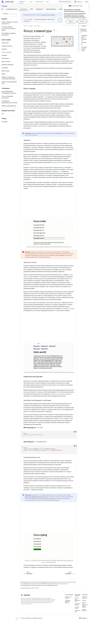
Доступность (23, 9)
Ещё (47, 1)
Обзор (30, 1)
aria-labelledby (64, 308)
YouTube (84, 600)
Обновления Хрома (77, 604)
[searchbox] (9, 13)
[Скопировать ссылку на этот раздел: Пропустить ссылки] (37, 262)
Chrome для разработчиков (77, 599)
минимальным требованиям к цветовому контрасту (36, 496)
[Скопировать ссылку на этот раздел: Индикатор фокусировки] (44, 377)
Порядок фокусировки (45, 95)
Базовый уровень (39, 1)
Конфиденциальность (11, 9)
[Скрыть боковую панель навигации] (17, 618)
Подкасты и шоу (77, 611)
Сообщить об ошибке (68, 597)
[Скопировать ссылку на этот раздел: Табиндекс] (32, 140)
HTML (31, 9)
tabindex (70, 143)
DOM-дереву (59, 133)
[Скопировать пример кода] (76, 432)
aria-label (71, 308)
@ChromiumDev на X (84, 597)
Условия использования (26, 618)
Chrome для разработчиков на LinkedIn (85, 605)
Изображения (39, 9)
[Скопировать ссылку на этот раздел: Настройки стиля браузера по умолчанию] (52, 400)
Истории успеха (77, 607)
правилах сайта (59, 583)
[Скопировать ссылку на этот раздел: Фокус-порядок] (37, 89)
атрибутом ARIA (43, 126)
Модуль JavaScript (52, 82)
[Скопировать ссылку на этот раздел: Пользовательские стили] (41, 457)
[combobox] (65, 1)
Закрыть (70, 21)
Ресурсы (21, 1)
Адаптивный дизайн (51, 9)
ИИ (2, 9)
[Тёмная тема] (74, 432)
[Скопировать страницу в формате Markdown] (54, 30)
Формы (61, 9)
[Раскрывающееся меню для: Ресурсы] (25, 2)
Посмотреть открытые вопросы (68, 601)
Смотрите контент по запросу (48, 14)
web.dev (25, 25)
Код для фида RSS (84, 610)
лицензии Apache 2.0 (36, 583)
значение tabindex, (67, 154)
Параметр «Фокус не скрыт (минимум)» (61, 394)
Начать (82, 21)
